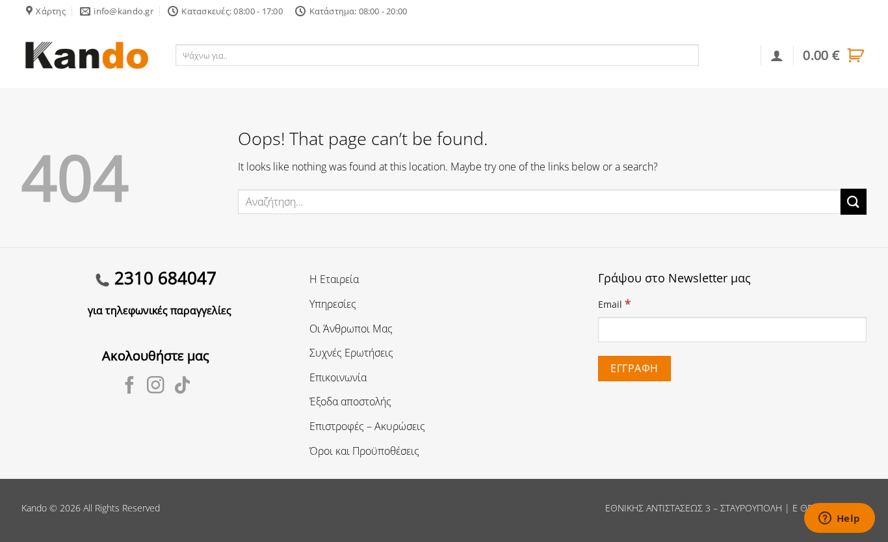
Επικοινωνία (338, 377)
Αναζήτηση (727, 55)
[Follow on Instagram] (155, 386)
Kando (34, 508)
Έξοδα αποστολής (350, 401)
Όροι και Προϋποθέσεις (364, 451)
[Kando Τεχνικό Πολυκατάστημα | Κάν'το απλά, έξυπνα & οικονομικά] (86, 55)
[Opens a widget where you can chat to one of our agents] (839, 519)
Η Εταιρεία (334, 279)
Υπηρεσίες (332, 304)
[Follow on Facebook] (129, 386)
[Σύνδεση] (776, 55)
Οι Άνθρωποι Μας (351, 328)
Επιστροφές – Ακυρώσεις (367, 426)
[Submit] (854, 201)
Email (614, 303)
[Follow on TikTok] (182, 386)
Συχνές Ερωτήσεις (351, 353)
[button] (835, 55)
